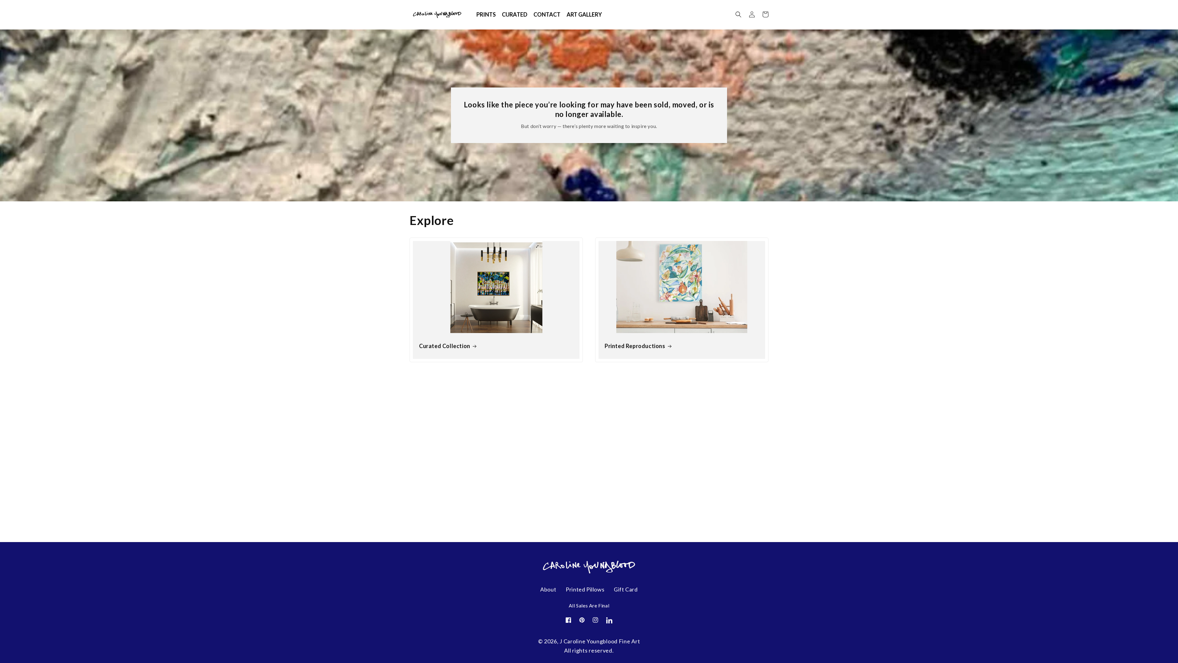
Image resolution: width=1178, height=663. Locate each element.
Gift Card (625, 589)
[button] (738, 14)
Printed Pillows (585, 589)
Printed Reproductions (635, 346)
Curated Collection (444, 346)
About (548, 589)
